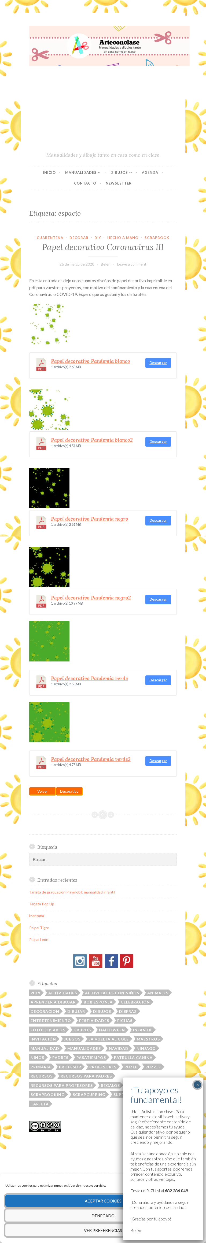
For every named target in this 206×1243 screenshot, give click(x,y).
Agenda (150, 172)
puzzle (153, 1067)
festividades (94, 1020)
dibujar (76, 1011)
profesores (102, 1067)
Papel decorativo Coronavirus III (103, 247)
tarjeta (40, 1104)
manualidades (84, 1048)
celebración (135, 1002)
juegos (72, 1039)
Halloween (112, 1030)
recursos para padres (86, 1076)
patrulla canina (133, 1057)
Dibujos (119, 172)
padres (60, 1057)
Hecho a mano (122, 238)
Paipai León (38, 939)
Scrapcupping (89, 1094)
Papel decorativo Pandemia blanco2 (92, 440)
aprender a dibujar (53, 1002)
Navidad (118, 1048)
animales (157, 993)
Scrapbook (157, 238)
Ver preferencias (103, 1230)
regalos (110, 1085)
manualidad (45, 1048)
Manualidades (81, 172)
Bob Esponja (98, 1002)
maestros (148, 1039)
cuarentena (50, 238)
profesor (70, 1067)
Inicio (49, 172)
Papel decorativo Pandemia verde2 (91, 759)
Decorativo (69, 791)
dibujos (102, 1011)
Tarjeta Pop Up (41, 904)
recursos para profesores (62, 1085)
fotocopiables (48, 1030)
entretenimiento (51, 1020)
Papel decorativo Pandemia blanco (90, 361)
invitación (43, 1039)
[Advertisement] (103, 111)
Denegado (103, 1215)
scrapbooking (48, 1094)
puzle (130, 1067)
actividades (62, 993)
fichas (125, 1020)
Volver (42, 791)
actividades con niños (112, 993)
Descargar (158, 363)
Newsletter (119, 183)
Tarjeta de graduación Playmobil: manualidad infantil (72, 892)
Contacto (85, 183)
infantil (142, 1030)
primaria (41, 1067)
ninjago (146, 1048)
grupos (82, 1030)
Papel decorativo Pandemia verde (89, 678)
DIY (97, 238)
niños (37, 1057)
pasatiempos (91, 1057)
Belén (106, 264)
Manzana (36, 915)
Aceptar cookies (103, 1200)
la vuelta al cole (109, 1039)
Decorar (79, 238)
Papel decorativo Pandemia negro (89, 519)
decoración (45, 1011)
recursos (42, 1076)
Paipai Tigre (39, 927)
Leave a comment (131, 264)
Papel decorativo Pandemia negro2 (91, 597)
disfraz (128, 1011)
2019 (35, 993)
